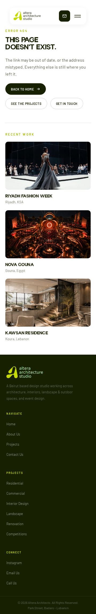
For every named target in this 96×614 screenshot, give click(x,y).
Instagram (14, 563)
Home (10, 424)
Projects (12, 444)
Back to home (22, 89)
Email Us (12, 573)
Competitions (16, 534)
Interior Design (17, 503)
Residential (14, 483)
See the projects (26, 103)
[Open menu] (77, 16)
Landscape (14, 514)
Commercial (15, 493)
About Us (13, 434)
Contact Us (14, 454)
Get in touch (67, 103)
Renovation (14, 524)
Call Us (11, 583)
